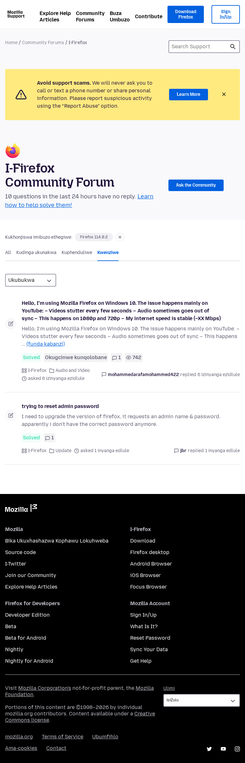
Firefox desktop (149, 552)
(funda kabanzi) (45, 344)
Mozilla (21, 509)
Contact (56, 748)
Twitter (209, 748)
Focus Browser (148, 587)
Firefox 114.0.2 (94, 237)
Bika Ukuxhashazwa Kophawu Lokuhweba (56, 541)
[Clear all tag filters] (119, 237)
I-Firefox (37, 370)
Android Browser (151, 564)
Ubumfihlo (105, 737)
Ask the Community (196, 185)
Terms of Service (62, 737)
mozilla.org (19, 737)
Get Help (141, 661)
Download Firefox (185, 14)
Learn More (188, 94)
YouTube (223, 748)
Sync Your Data (149, 649)
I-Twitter (15, 564)
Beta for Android (25, 638)
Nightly (14, 649)
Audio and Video (73, 370)
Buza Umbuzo (120, 16)
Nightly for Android (29, 661)
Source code (20, 552)
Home (11, 42)
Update (63, 450)
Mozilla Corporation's (44, 688)
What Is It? (144, 626)
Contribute (148, 16)
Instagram (237, 748)
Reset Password (150, 638)
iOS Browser (145, 575)
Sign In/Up (226, 14)
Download (142, 541)
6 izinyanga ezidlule (218, 374)
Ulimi (169, 688)
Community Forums (90, 16)
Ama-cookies (21, 748)
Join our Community (30, 575)
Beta (10, 626)
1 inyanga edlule (222, 450)
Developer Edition (27, 615)
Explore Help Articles (55, 16)
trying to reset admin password (60, 406)
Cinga (233, 47)
